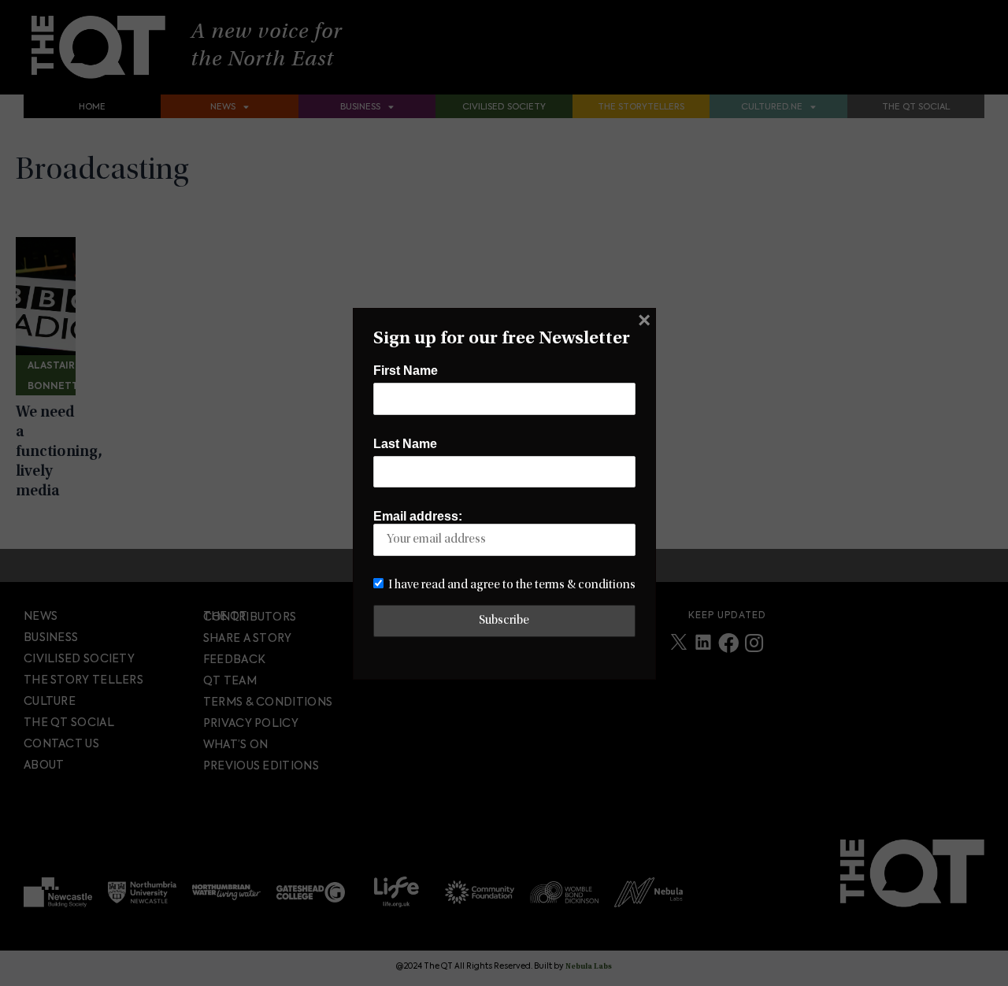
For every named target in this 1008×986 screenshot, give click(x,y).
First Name (405, 370)
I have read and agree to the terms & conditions (512, 585)
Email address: (417, 516)
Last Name (405, 443)
